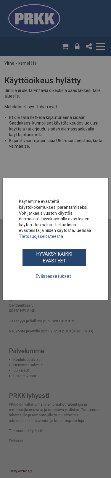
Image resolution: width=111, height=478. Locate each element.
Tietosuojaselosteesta (41, 236)
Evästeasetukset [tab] (53, 276)
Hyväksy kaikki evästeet (54, 257)
